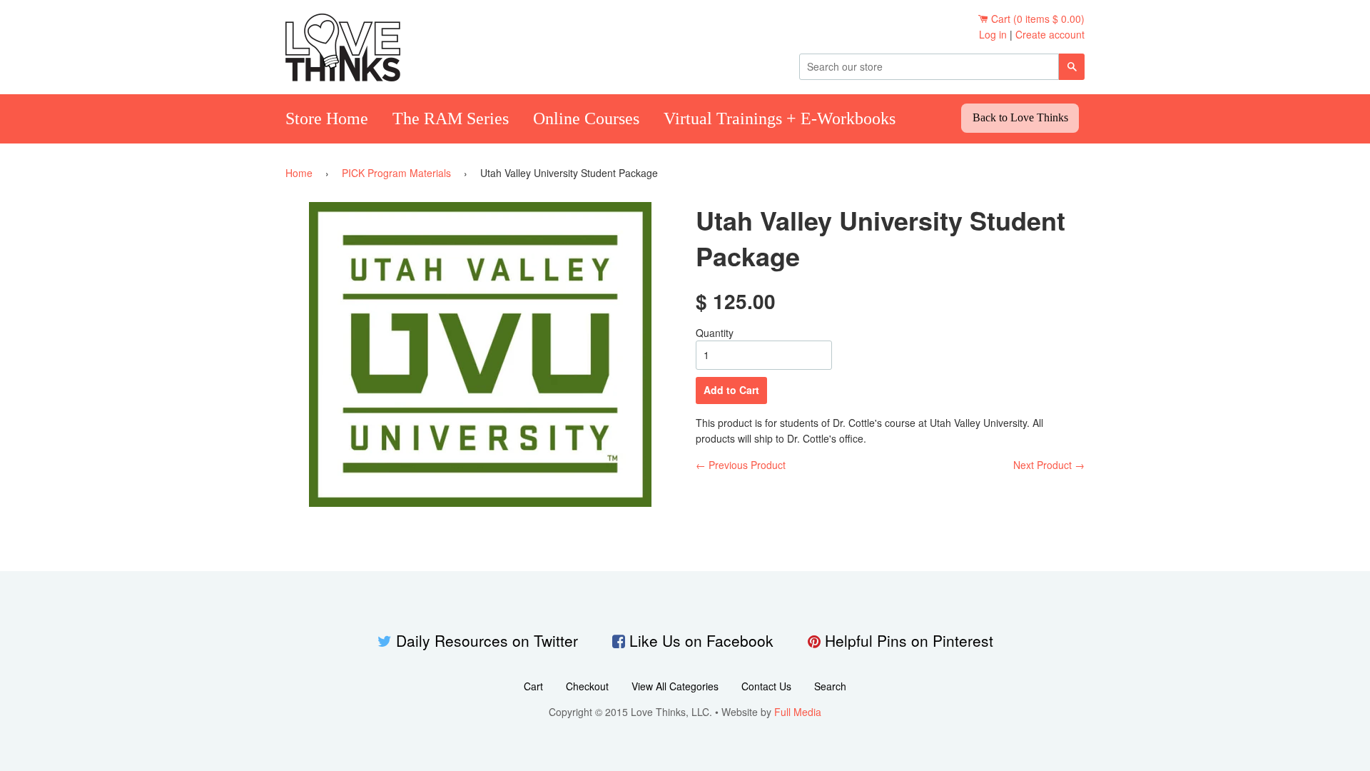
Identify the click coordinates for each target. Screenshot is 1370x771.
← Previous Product (741, 465)
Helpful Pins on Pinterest (909, 640)
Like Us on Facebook (701, 640)
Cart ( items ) (1038, 18)
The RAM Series (450, 118)
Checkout (587, 686)
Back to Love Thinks (1020, 117)
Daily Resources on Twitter (487, 640)
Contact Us (766, 686)
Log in (993, 34)
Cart (533, 686)
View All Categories (675, 686)
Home (299, 173)
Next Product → (1049, 465)
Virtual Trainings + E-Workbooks (779, 118)
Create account (1050, 34)
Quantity (715, 333)
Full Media (797, 712)
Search (830, 686)
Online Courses (586, 118)
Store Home (326, 118)
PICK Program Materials (396, 173)
